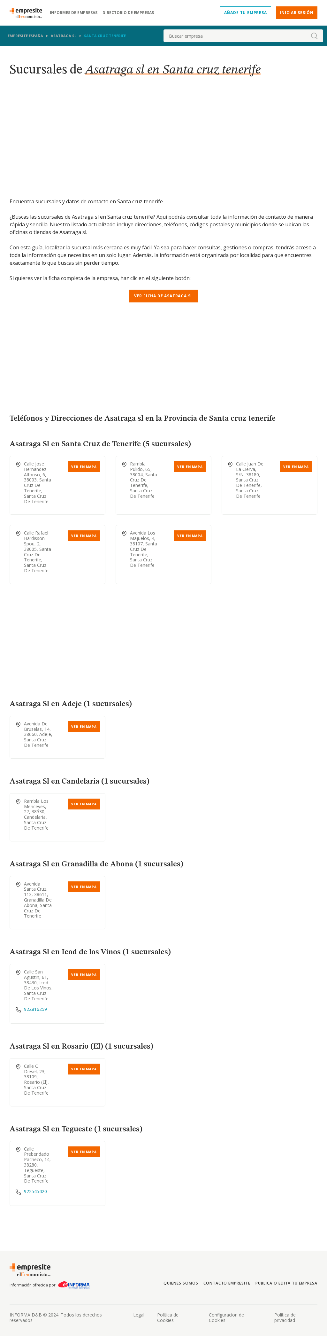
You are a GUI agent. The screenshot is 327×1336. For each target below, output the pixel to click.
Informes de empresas (73, 13)
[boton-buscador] (314, 35)
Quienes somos (181, 1283)
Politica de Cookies (168, 1317)
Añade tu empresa (245, 12)
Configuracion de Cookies (226, 1317)
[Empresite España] (28, 13)
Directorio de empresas (128, 13)
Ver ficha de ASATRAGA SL (163, 296)
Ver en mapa (84, 467)
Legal (138, 1315)
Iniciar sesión (297, 12)
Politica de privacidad (285, 1317)
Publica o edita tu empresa (286, 1283)
